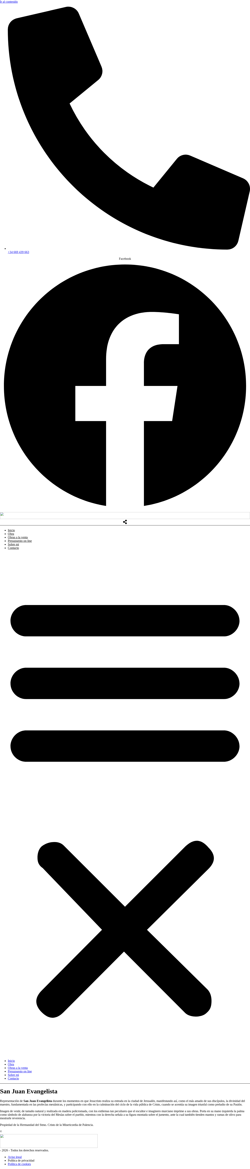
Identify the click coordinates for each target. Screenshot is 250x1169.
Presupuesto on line (20, 540)
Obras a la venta (18, 537)
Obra (11, 533)
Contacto (13, 548)
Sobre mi (13, 544)
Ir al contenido (9, 1)
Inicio (11, 530)
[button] (125, 804)
